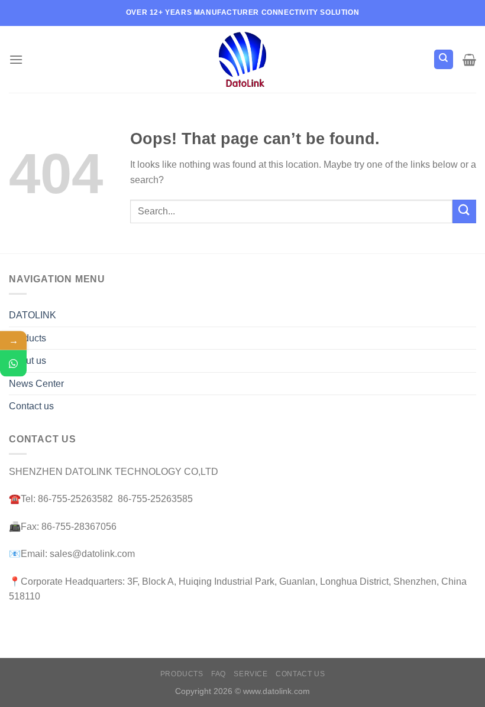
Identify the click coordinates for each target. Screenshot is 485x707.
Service (250, 674)
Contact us (31, 406)
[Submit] (464, 211)
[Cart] (469, 60)
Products (27, 338)
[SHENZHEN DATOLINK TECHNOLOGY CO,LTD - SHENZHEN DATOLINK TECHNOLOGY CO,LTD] (242, 59)
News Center (36, 384)
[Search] (444, 59)
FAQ (218, 674)
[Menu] (16, 59)
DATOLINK (32, 315)
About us (27, 361)
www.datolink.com (276, 691)
